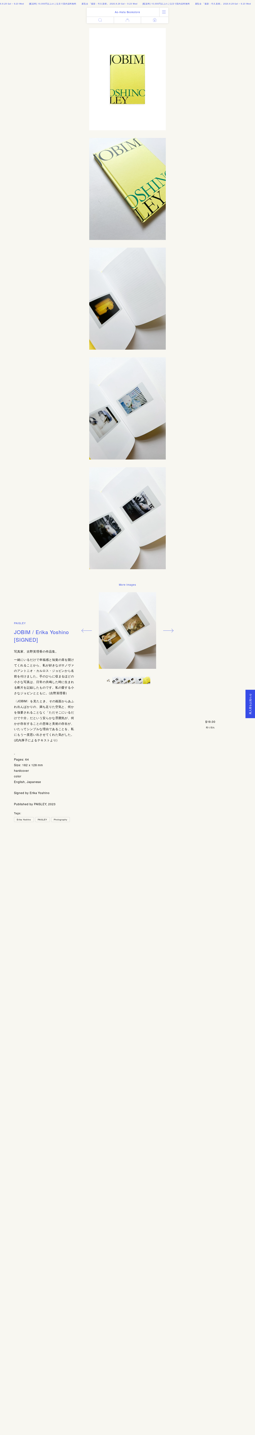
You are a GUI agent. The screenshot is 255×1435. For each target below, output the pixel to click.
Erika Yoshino (24, 819)
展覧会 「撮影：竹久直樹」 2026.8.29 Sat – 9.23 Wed (92, 3)
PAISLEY (20, 623)
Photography (60, 819)
